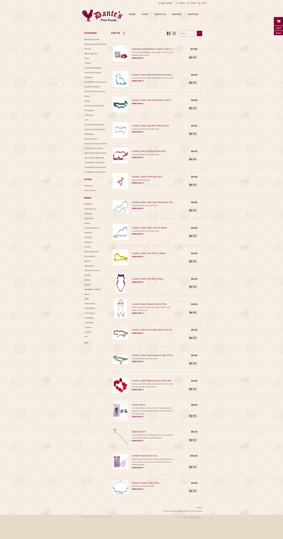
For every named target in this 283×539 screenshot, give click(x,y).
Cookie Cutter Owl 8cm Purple (147, 279)
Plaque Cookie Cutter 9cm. (146, 483)
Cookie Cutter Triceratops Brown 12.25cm (153, 330)
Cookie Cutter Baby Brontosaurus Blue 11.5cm (153, 74)
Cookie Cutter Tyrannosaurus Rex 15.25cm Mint (153, 355)
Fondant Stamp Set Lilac (144, 455)
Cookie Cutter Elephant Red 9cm (149, 151)
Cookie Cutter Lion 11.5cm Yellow (149, 253)
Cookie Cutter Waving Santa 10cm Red (151, 380)
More (86, 342)
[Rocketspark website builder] (189, 517)
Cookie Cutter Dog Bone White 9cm (150, 125)
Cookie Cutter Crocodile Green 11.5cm (151, 100)
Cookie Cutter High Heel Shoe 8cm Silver (153, 202)
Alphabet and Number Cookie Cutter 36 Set (153, 49)
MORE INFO (138, 58)
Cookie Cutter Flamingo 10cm (147, 176)
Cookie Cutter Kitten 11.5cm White (149, 228)
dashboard (96, 516)
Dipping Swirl (139, 431)
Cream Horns (138, 405)
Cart (204, 3)
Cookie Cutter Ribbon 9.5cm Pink (149, 304)
